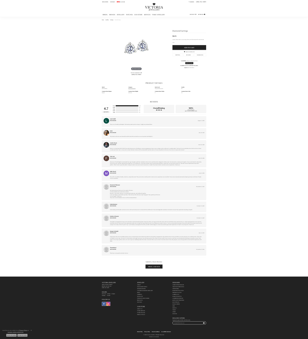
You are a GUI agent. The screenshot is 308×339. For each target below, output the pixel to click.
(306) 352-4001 (136, 74)
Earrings (111, 19)
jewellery (107, 19)
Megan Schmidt (114, 231)
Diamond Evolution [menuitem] (178, 290)
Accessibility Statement (166, 331)
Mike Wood (113, 171)
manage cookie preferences (15, 332)
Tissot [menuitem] (174, 309)
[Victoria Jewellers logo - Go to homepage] (154, 7)
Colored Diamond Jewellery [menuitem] (145, 290)
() (140, 105)
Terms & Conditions (156, 331)
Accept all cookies (22, 335)
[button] (105, 1)
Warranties (200, 55)
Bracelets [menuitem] (140, 300)
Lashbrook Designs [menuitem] (177, 298)
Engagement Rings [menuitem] (142, 286)
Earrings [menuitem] (139, 294)
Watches (129, 14)
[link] (112, 1)
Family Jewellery (158, 14)
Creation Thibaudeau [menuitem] (178, 286)
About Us (139, 308)
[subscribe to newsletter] (204, 323)
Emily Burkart (113, 204)
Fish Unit (112, 156)
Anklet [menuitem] (139, 284)
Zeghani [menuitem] (174, 313)
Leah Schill (113, 119)
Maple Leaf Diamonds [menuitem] (178, 300)
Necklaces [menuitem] (140, 296)
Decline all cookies (11, 335)
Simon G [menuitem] (174, 308)
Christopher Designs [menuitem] (178, 284)
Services (147, 14)
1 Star (114, 112)
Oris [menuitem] (173, 306)
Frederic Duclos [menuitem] (177, 292)
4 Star (114, 107)
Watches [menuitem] (139, 302)
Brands (112, 14)
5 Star (114, 105)
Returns (188, 55)
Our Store (138, 14)
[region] (136, 47)
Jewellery (120, 14)
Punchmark (156, 336)
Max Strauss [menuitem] (175, 302)
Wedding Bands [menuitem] (141, 288)
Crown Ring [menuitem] (175, 288)
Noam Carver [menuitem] (176, 304)
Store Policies (141, 312)
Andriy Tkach (113, 143)
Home (103, 19)
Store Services (141, 310)
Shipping (177, 55)
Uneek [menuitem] (174, 311)
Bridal (105, 14)
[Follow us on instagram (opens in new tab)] (108, 304)
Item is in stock (189, 63)
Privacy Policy (141, 314)
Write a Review (154, 266)
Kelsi (111, 131)
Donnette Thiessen (115, 185)
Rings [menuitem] (138, 292)
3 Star (114, 109)
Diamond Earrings (132, 88)
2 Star (114, 110)
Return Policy (140, 331)
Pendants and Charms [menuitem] (143, 298)
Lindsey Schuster (114, 216)
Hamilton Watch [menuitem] (177, 296)
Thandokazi (113, 247)
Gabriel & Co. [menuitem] (175, 294)
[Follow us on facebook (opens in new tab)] (104, 304)
